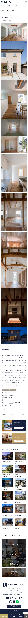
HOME (3, 5)
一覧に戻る (14, 414)
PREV (4, 414)
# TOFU (4, 409)
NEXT (23, 414)
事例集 (8, 5)
